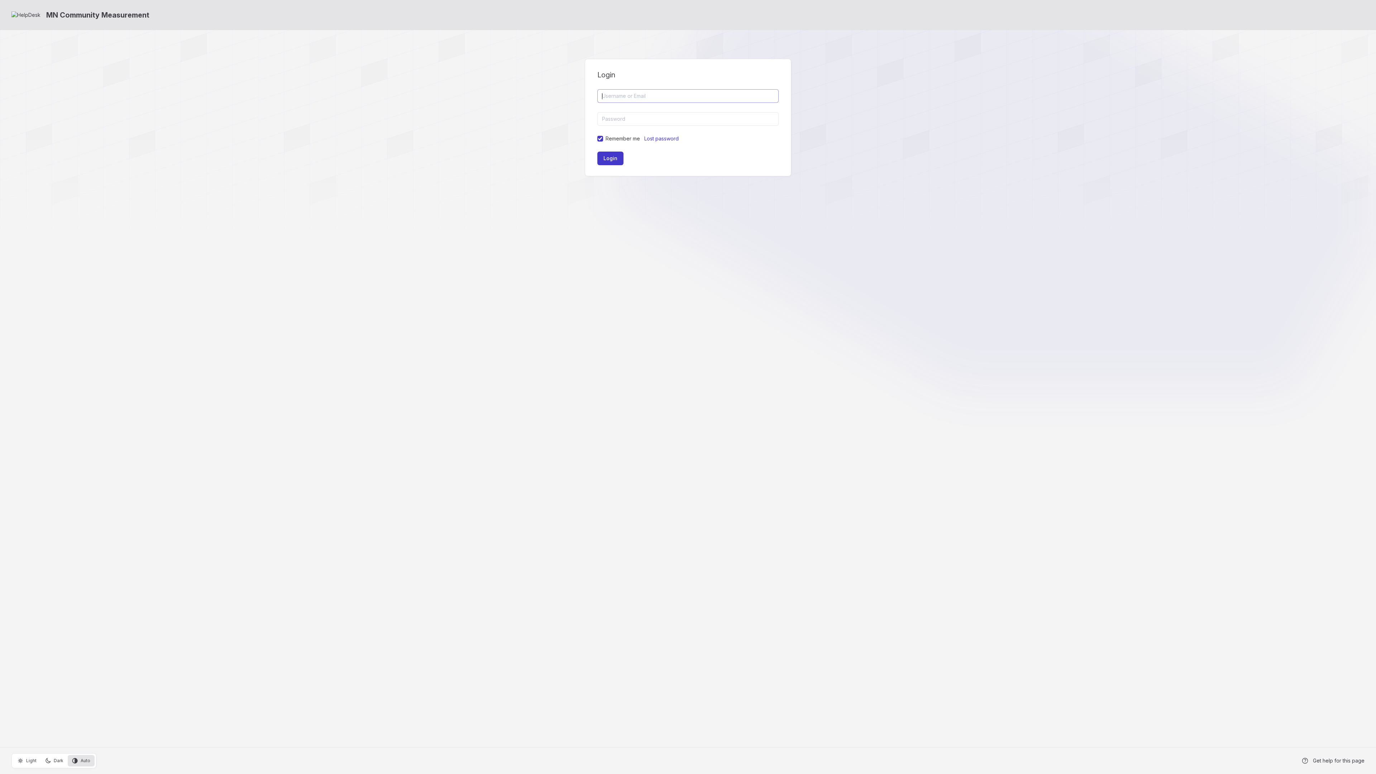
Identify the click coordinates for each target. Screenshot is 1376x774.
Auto (85, 760)
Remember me (623, 138)
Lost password (661, 138)
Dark (58, 760)
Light (31, 760)
